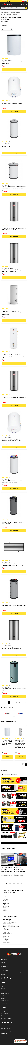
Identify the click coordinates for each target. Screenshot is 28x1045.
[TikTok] (10, 978)
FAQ (2, 986)
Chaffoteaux (5, 899)
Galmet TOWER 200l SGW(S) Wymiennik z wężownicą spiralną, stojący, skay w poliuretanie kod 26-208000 (13, 313)
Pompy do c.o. (6, 929)
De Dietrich (5, 900)
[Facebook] (4, 978)
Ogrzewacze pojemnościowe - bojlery (11, 926)
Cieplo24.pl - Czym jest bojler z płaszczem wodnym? (7, 869)
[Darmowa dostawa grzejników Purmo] (14, 780)
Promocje (3, 1011)
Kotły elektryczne (6, 940)
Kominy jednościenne (7, 923)
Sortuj (3, 23)
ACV (3, 895)
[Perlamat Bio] (14, 827)
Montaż (2, 1015)
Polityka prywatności (5, 993)
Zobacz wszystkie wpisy (21, 851)
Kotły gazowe (6, 939)
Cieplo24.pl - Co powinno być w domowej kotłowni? (20, 869)
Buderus (4, 897)
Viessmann (5, 910)
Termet (4, 907)
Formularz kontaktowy (6, 1031)
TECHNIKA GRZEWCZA (15, 12)
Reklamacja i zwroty (5, 1028)
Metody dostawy (4, 1013)
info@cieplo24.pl (4, 966)
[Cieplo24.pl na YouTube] (24, 1)
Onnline (4, 904)
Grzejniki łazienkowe (7, 933)
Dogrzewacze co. (6, 942)
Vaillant (4, 909)
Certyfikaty (3, 995)
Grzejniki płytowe (6, 932)
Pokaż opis (14, 843)
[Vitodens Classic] (14, 788)
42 (19, 702)
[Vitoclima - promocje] (14, 819)
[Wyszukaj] (26, 8)
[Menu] (2, 4)
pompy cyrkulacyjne (7, 930)
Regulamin (3, 988)
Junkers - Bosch (6, 903)
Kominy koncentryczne (8, 925)
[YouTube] (7, 978)
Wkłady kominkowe (7, 938)
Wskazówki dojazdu (5, 1000)
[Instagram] (1, 978)
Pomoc (2, 1026)
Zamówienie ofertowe (6, 1018)
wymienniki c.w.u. (6, 936)
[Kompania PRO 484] (14, 796)
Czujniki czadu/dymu (7, 920)
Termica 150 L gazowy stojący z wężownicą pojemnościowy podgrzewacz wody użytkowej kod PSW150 (14, 356)
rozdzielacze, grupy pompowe (9, 922)
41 (16, 702)
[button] (24, 4)
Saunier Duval (6, 906)
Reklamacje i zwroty (5, 991)
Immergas (5, 902)
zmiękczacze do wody (7, 928)
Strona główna (4, 12)
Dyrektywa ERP (4, 1003)
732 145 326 (3, 964)
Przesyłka (3, 998)
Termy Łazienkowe (7, 919)
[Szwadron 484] (14, 803)
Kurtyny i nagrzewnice (7, 935)
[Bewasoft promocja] (14, 835)
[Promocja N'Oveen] (14, 811)
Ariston (4, 896)
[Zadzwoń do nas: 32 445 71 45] (22, 4)
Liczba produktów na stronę (7, 28)
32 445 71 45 (4, 962)
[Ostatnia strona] (25, 702)
